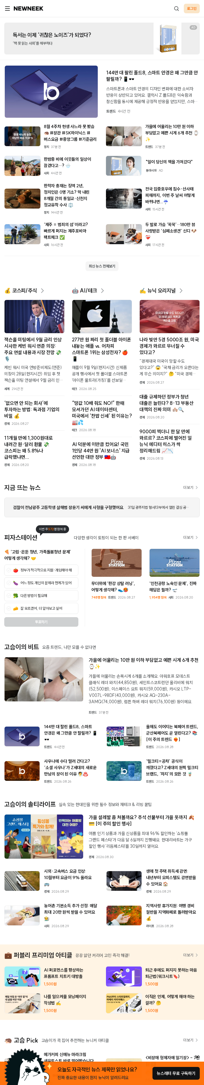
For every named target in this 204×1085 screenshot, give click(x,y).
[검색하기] (176, 8)
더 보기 (188, 487)
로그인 (192, 8)
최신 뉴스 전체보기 (102, 266)
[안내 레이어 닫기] (197, 1056)
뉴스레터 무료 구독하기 (176, 1073)
